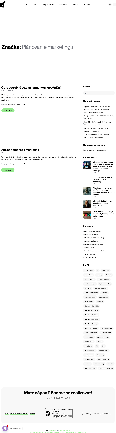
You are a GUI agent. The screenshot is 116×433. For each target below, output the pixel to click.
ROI (97, 346)
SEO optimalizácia (90, 350)
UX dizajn (87, 364)
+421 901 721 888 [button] (59, 398)
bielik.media (52, 430)
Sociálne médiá (103, 350)
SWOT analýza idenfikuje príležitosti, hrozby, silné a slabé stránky (96, 136)
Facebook (88, 288)
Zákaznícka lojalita (90, 368)
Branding (99, 275)
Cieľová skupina (89, 279)
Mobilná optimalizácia (91, 328)
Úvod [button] (7, 413)
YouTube (110, 364)
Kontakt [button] (32, 413)
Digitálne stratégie (90, 284)
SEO (103, 346)
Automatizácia (89, 275)
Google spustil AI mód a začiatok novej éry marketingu (99, 117)
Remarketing (88, 346)
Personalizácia (89, 341)
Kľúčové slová (89, 301)
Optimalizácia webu (103, 337)
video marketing (99, 364)
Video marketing (89, 254)
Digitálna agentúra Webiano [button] (19, 413)
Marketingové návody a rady (16, 104)
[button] (86, 413)
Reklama (99, 341)
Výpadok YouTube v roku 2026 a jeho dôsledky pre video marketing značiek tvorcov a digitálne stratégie (97, 109)
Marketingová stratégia (91, 310)
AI (97, 270)
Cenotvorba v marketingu (93, 231)
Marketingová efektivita (92, 306)
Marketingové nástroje (91, 315)
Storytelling (100, 355)
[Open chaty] (5, 428)
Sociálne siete (89, 248)
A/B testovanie (89, 270)
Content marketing (103, 279)
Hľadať (86, 86)
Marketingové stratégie (92, 319)
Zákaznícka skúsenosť (106, 368)
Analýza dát (105, 270)
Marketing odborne (91, 234)
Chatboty (108, 275)
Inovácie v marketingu (91, 292)
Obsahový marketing (91, 332)
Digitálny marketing (105, 284)
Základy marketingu (91, 257)
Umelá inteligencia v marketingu (95, 251)
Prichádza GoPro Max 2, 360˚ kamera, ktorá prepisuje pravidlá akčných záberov (98, 123)
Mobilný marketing (106, 328)
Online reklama (89, 337)
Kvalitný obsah (103, 297)
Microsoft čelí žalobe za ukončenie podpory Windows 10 (96, 129)
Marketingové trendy (91, 241)
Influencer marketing (101, 288)
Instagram (104, 292)
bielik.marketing (64, 430)
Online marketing (106, 332)
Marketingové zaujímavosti (93, 244)
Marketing (100, 301)
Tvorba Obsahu (89, 359)
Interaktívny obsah (90, 297)
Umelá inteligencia (103, 359)
